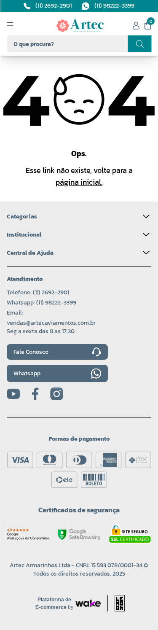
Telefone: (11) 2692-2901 (38, 292)
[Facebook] (35, 394)
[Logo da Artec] (80, 25)
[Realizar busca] (139, 43)
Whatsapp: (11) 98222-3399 (41, 302)
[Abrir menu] (17, 25)
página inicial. (79, 182)
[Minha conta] (136, 26)
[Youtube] (13, 393)
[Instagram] (56, 394)
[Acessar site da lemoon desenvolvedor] (116, 603)
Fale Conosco (30, 351)
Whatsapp (26, 373)
